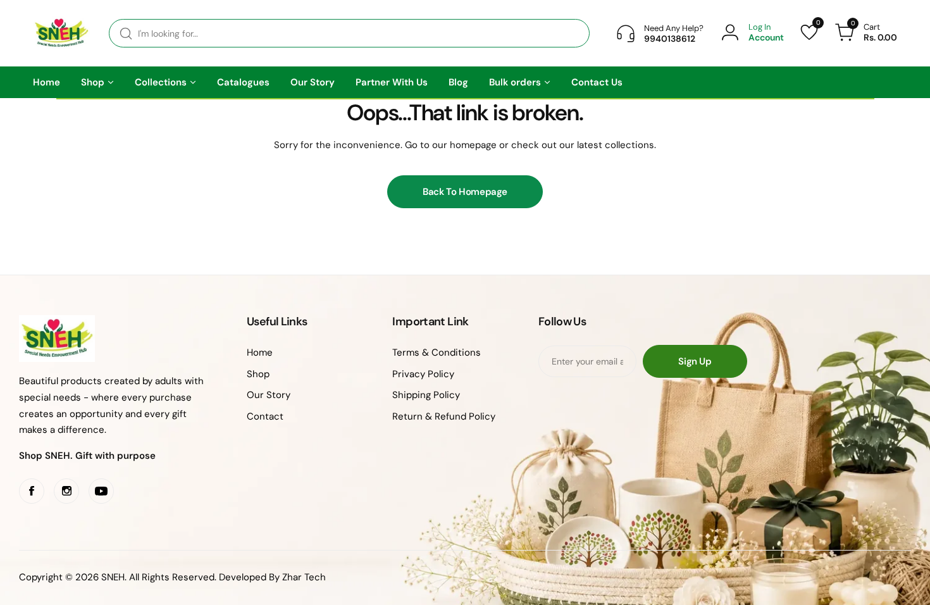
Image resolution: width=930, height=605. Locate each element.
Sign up (694, 361)
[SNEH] (61, 33)
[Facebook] (31, 491)
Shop (258, 374)
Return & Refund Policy (443, 416)
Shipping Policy (426, 395)
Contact (265, 416)
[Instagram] (66, 491)
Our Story (268, 395)
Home (260, 352)
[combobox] (349, 33)
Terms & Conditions (436, 352)
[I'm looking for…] (126, 33)
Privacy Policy (423, 374)
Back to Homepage (465, 191)
